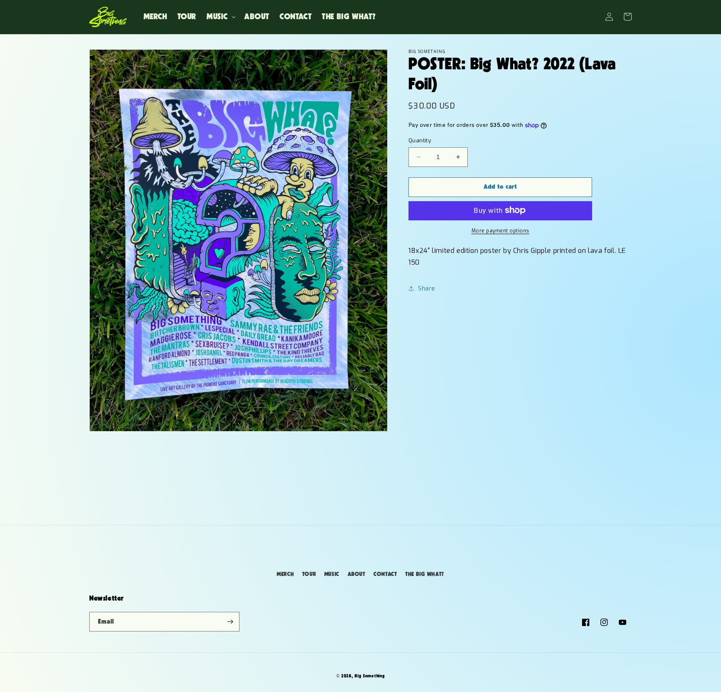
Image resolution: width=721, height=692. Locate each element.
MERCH (285, 574)
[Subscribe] (230, 621)
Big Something (370, 676)
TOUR (309, 574)
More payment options (500, 230)
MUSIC (331, 574)
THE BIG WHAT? (424, 574)
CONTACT (385, 574)
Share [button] (426, 288)
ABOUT (357, 574)
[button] (220, 16)
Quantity (419, 140)
